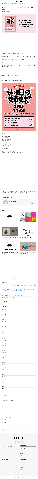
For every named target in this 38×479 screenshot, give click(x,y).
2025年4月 (4, 347)
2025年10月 (4, 333)
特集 (3, 429)
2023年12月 (4, 386)
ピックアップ (4, 415)
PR (2, 398)
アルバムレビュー (5, 405)
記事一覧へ (32, 203)
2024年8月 (4, 367)
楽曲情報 (9, 11)
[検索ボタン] (36, 1)
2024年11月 (4, 359)
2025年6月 (4, 343)
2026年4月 (4, 319)
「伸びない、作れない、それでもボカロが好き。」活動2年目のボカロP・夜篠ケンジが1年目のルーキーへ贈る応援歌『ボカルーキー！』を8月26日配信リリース (19, 286)
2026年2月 (4, 324)
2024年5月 (4, 374)
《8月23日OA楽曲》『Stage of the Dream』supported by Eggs (13, 297)
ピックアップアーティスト (7, 417)
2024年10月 (4, 362)
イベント (3, 407)
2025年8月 (4, 338)
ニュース (3, 412)
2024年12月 (4, 357)
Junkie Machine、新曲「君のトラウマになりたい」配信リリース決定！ (15, 295)
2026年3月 (4, 321)
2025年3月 (4, 350)
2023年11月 (4, 388)
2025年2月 (4, 352)
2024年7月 (4, 369)
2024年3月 (4, 379)
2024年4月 (4, 376)
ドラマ (3, 410)
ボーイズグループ (5, 419)
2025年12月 (4, 328)
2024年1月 (4, 383)
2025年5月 (4, 345)
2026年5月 (4, 316)
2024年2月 (4, 381)
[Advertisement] (19, 43)
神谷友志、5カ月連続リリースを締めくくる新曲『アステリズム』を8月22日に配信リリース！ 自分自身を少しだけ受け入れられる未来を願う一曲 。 (18, 290)
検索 (2, 277)
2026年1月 (4, 326)
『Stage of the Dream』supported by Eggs (10, 403)
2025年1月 (4, 355)
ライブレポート (5, 422)
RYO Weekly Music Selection (7, 400)
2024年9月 (4, 364)
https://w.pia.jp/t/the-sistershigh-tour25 (8, 76)
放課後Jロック (4, 424)
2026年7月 (4, 312)
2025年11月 (4, 331)
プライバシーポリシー (5, 472)
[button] (4, 160)
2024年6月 (4, 371)
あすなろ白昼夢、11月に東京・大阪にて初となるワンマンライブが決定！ (15, 292)
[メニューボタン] (2, 1)
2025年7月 (4, 340)
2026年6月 (4, 314)
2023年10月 (4, 391)
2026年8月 (4, 309)
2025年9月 (4, 336)
